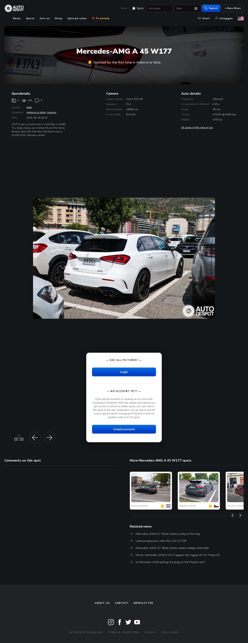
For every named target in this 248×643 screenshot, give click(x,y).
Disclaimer (170, 632)
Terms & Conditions (123, 632)
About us (102, 603)
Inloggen (226, 18)
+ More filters (233, 8)
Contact (122, 603)
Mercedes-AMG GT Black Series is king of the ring (168, 534)
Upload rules (77, 18)
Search (213, 8)
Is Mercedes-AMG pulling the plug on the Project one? (171, 562)
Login (124, 372)
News (124, 8)
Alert (206, 18)
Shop (58, 18)
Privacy (150, 632)
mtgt (29, 107)
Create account (124, 429)
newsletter (143, 603)
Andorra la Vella (36, 112)
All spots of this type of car (197, 127)
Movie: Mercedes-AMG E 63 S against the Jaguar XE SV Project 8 (178, 555)
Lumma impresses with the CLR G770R (161, 541)
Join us (45, 18)
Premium (102, 18)
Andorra (51, 112)
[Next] (240, 515)
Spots (140, 8)
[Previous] (232, 515)
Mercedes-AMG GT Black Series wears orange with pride (172, 548)
